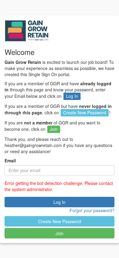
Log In (59, 202)
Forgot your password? (92, 210)
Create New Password (59, 221)
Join (59, 233)
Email (10, 160)
